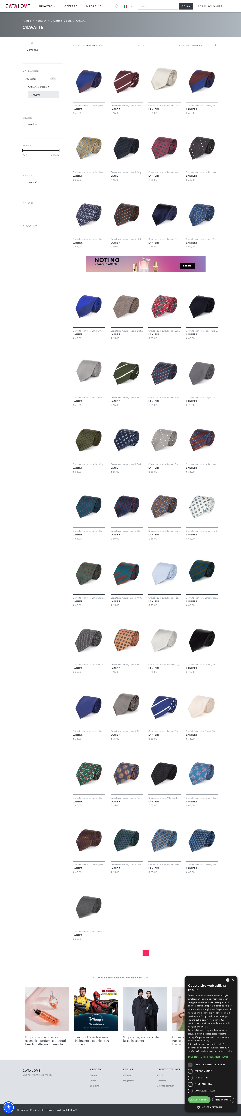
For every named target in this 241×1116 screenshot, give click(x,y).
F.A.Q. (160, 1075)
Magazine (94, 6)
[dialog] (211, 1044)
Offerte (71, 6)
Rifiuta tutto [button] (223, 1099)
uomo (32, 49)
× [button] (232, 980)
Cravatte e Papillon (38, 86)
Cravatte (35, 94)
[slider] (22, 150)
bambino (95, 1085)
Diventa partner (165, 1085)
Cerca (186, 6)
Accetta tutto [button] (199, 1099)
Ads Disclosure (210, 6)
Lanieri (32, 124)
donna (93, 1075)
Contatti (161, 1080)
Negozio (46, 6)
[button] (9, 1107)
